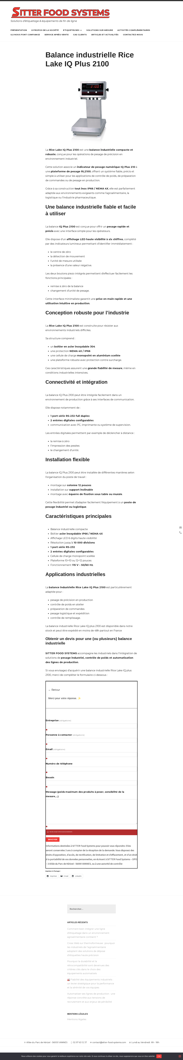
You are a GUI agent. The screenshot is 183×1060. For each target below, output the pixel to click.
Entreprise (58, 720)
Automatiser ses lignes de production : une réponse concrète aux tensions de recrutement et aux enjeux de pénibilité (91, 997)
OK (159, 1056)
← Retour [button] (54, 689)
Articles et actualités (105, 34)
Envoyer (52, 839)
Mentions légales (76, 1019)
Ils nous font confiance (25, 34)
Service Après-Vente (56, 34)
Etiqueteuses (71, 30)
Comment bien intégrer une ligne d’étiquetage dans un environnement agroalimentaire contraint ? (88, 933)
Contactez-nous (133, 34)
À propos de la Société (45, 30)
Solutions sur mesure (99, 30)
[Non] (180, 1056)
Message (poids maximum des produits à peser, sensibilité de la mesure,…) (85, 794)
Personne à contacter (65, 735)
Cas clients (80, 34)
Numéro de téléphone (59, 763)
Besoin (50, 777)
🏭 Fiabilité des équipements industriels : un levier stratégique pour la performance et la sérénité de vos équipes (90, 983)
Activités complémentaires (133, 30)
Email (55, 749)
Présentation (19, 30)
